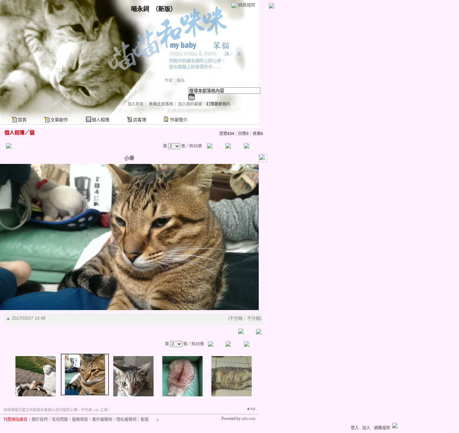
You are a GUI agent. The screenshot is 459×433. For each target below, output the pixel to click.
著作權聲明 (102, 419)
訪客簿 (139, 119)
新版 (164, 9)
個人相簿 (100, 119)
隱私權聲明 (126, 419)
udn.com (248, 418)
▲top (250, 408)
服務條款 (80, 419)
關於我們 (40, 419)
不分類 (236, 318)
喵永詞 (140, 9)
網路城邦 (246, 4)
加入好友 (136, 104)
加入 (366, 428)
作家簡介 (178, 119)
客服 (144, 419)
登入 (355, 428)
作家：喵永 (175, 80)
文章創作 (59, 119)
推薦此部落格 (161, 104)
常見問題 (60, 419)
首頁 (22, 119)
